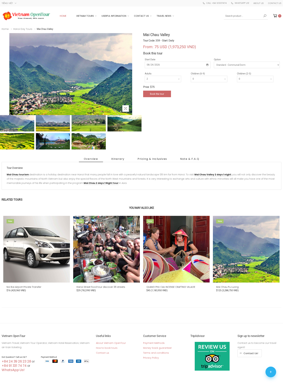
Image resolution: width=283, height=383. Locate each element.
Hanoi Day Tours (22, 29)
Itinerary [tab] (117, 159)
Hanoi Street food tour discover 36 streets (100, 287)
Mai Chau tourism (18, 174)
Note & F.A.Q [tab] (189, 159)
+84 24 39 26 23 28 (16, 361)
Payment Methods (154, 343)
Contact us (102, 352)
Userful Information (114, 16)
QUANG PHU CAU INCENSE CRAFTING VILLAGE (170, 287)
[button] (277, 15)
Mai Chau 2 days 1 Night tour (101, 183)
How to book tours (106, 348)
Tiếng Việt (7, 3)
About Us (258, 3)
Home (63, 16)
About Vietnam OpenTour (111, 343)
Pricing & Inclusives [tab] (152, 159)
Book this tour (157, 94)
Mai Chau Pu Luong (227, 287)
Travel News (164, 16)
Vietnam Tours (85, 16)
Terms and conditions (156, 352)
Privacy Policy (151, 357)
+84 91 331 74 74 (14, 365)
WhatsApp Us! (242, 3)
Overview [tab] (91, 159)
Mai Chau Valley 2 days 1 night (212, 174)
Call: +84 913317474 (216, 3)
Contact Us (274, 3)
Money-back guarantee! (157, 348)
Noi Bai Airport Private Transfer (24, 287)
